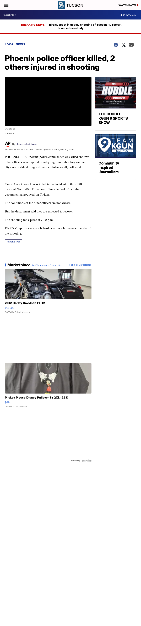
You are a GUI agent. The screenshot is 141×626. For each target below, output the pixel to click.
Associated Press (27, 144)
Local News (15, 44)
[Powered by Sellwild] (86, 460)
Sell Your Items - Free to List (47, 265)
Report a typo (13, 241)
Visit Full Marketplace (80, 265)
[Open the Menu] (6, 5)
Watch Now (127, 5)
